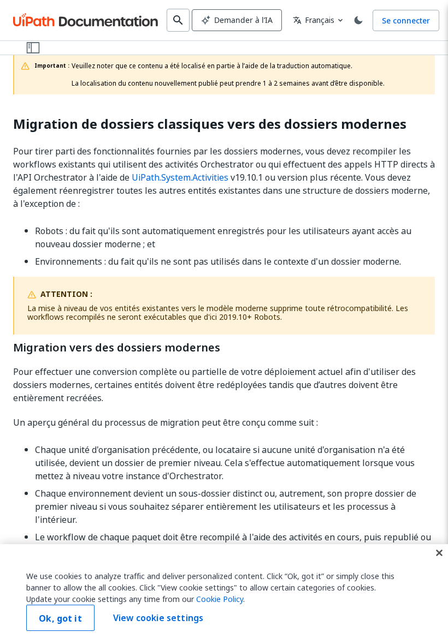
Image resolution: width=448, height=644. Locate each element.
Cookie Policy (219, 599)
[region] (224, 594)
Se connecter (406, 20)
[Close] (439, 553)
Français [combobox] (313, 20)
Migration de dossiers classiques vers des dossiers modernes (209, 124)
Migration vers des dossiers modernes (116, 347)
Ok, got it (60, 618)
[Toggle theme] (358, 20)
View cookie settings (158, 617)
